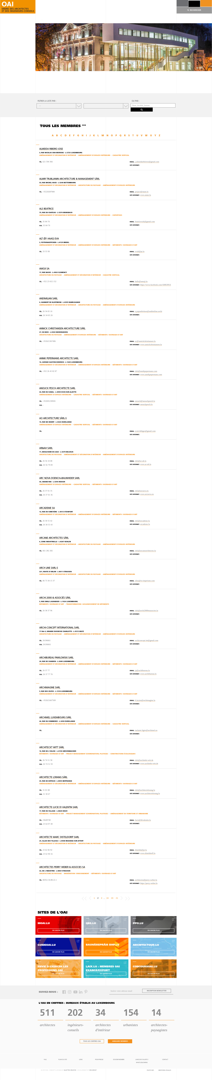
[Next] (121, 898)
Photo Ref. (150, 1070)
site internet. (135, 165)
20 (112, 898)
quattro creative (70, 1070)
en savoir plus (58, 930)
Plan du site (62, 1059)
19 (107, 898)
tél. (40, 162)
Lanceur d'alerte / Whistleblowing (141, 1061)
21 (117, 898)
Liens (80, 1059)
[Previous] (90, 898)
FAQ (45, 1059)
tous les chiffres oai (92, 1041)
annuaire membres (120, 1041)
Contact (165, 1059)
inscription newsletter (156, 991)
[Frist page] (84, 898)
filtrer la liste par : (47, 101)
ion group (93, 1070)
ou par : (135, 101)
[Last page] (127, 898)
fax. (40, 225)
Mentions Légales (164, 1070)
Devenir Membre (118, 1059)
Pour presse (99, 1059)
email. (132, 162)
